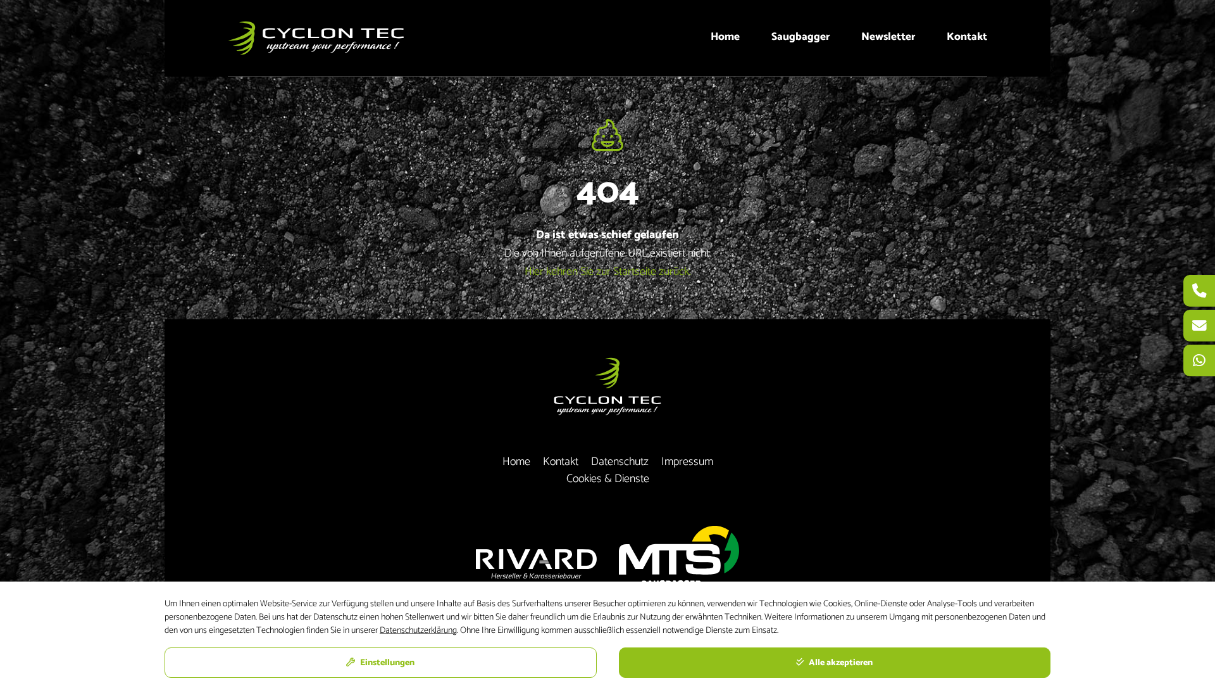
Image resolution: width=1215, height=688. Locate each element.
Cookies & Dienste (607, 478)
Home (725, 37)
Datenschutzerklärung (418, 630)
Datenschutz (620, 462)
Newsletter (888, 37)
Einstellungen (386, 663)
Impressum (687, 462)
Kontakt (967, 37)
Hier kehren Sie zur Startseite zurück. (608, 271)
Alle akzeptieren (840, 663)
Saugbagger (800, 37)
